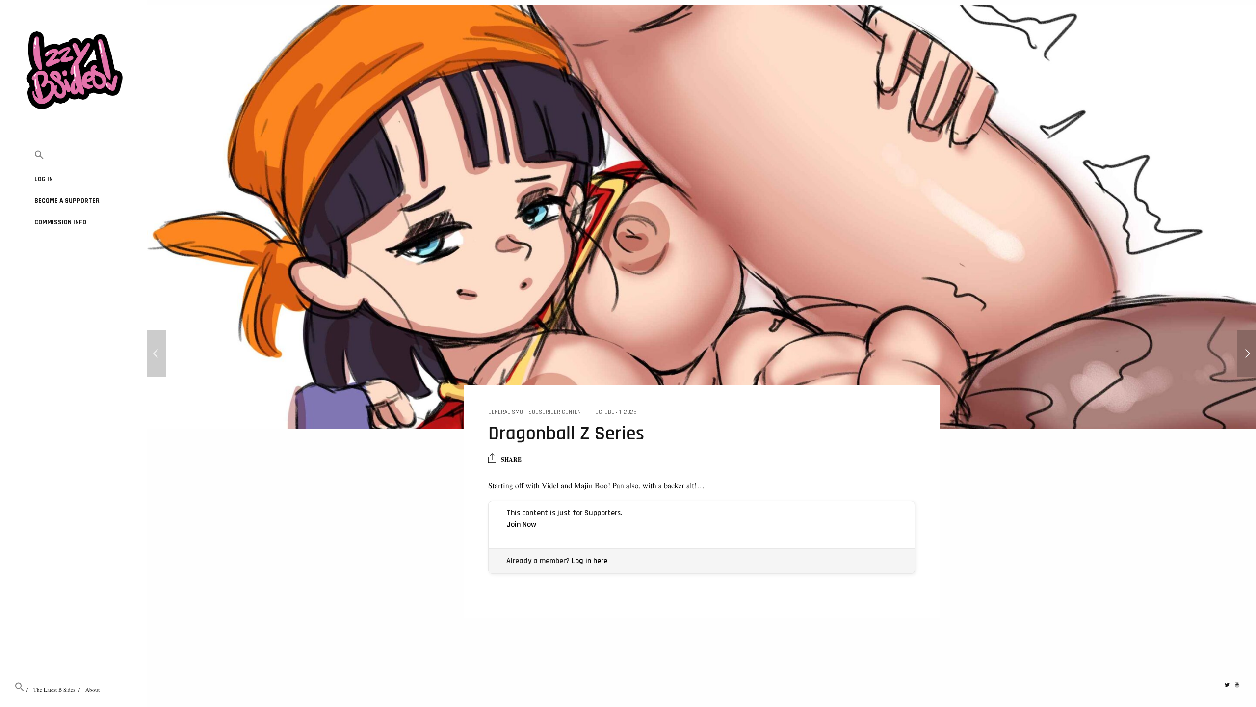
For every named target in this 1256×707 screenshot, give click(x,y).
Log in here (589, 561)
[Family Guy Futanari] (156, 353)
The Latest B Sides (54, 689)
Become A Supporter (67, 200)
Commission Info (60, 222)
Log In (43, 179)
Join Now (521, 524)
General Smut (506, 412)
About (92, 689)
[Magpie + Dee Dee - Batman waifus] (1246, 353)
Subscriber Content (555, 412)
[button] (73, 155)
